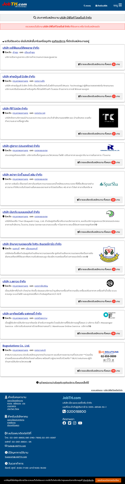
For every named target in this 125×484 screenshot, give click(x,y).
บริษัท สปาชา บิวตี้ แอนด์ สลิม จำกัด (22, 175)
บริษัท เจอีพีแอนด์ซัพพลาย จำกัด (21, 48)
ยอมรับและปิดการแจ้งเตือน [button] (108, 480)
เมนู (116, 5)
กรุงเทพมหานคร (20, 81)
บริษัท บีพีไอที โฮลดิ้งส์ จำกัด (76, 18)
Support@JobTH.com (16, 457)
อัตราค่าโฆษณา (13, 425)
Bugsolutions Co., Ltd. (16, 346)
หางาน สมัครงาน (96, 390)
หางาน (88, 5)
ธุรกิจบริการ (58, 41)
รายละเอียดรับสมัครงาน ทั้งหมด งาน (100, 64)
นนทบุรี (16, 248)
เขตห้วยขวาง (41, 318)
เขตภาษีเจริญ (41, 286)
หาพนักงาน (11, 422)
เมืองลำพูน (30, 52)
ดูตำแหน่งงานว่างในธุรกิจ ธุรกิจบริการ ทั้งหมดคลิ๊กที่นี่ (64, 382)
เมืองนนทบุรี (32, 248)
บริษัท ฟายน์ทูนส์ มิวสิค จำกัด (19, 76)
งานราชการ (11, 406)
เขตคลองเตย (41, 150)
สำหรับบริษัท (102, 5)
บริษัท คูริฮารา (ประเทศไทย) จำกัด (21, 146)
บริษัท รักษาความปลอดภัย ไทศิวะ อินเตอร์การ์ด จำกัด (32, 244)
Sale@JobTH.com (17, 446)
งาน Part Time (13, 409)
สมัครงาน (17, 403)
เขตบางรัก (40, 81)
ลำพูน (15, 52)
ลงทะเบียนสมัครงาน (15, 400)
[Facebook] (64, 423)
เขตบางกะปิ (40, 350)
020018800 (76, 411)
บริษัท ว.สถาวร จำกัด (14, 281)
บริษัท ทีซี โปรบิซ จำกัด (15, 109)
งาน (23, 403)
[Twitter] (69, 423)
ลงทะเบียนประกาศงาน (15, 420)
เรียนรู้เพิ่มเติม (88, 480)
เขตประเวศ (40, 113)
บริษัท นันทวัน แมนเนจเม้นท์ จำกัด (21, 212)
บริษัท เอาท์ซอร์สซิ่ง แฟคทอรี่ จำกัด (22, 314)
